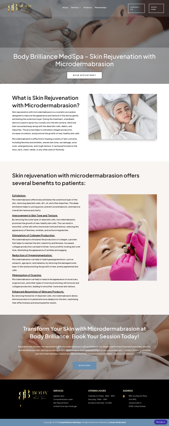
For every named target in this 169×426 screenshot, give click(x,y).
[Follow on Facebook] (21, 406)
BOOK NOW (84, 365)
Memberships (101, 8)
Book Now (154, 8)
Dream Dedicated (117, 422)
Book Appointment (84, 75)
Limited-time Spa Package (65, 406)
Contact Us (135, 8)
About (65, 8)
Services (74, 8)
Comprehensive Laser (63, 399)
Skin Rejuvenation (61, 403)
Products (88, 8)
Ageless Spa (58, 396)
